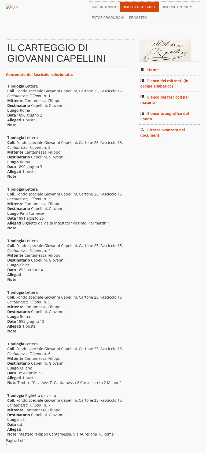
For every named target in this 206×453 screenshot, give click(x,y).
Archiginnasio (104, 7)
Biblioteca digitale (139, 7)
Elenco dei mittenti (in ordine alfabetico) (164, 83)
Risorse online (175, 7)
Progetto (138, 18)
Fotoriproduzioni (108, 18)
